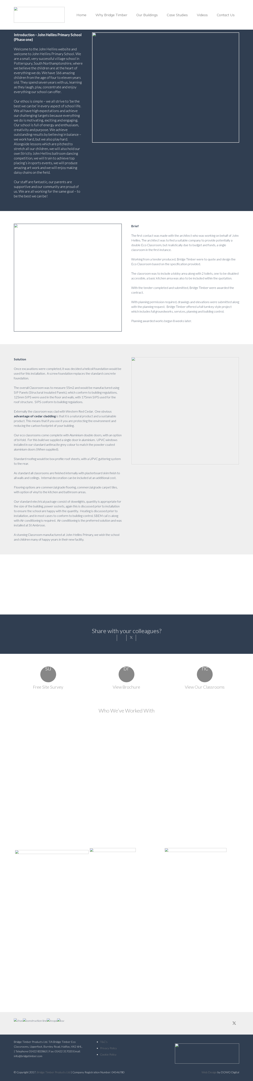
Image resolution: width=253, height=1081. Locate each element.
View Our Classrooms (205, 687)
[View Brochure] (126, 674)
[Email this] (112, 638)
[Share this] (121, 638)
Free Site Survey (48, 687)
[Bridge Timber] (39, 15)
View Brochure (126, 687)
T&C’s (104, 1041)
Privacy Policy (108, 1048)
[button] (130, 15)
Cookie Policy (108, 1054)
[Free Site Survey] (48, 674)
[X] (234, 1023)
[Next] (233, 862)
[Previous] (19, 862)
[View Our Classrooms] (205, 674)
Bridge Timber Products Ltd (53, 1072)
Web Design (209, 1072)
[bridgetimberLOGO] (204, 1053)
